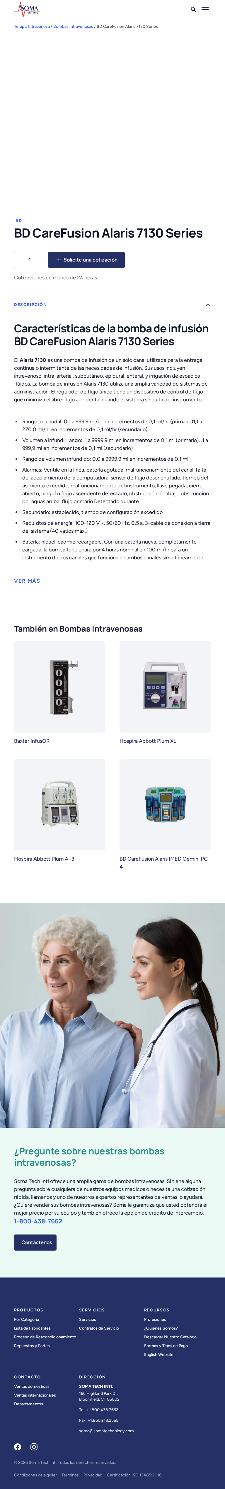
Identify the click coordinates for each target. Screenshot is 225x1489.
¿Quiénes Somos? (161, 1328)
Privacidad (92, 1475)
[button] (27, 581)
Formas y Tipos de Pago (166, 1345)
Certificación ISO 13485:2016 (134, 1475)
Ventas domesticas (32, 1386)
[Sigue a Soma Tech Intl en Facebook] (17, 1446)
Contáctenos (36, 1242)
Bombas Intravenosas (73, 26)
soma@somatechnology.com (106, 1430)
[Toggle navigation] (205, 9)
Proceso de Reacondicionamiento (45, 1337)
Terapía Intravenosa (32, 26)
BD (19, 220)
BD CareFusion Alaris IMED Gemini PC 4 (164, 863)
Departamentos (28, 1404)
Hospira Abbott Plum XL (148, 741)
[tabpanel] (112, 441)
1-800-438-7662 (38, 1221)
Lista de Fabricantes (32, 1328)
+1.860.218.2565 (103, 1420)
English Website (158, 1354)
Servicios (87, 1319)
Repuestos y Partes (32, 1345)
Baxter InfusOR (32, 741)
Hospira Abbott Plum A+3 (44, 859)
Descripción (30, 304)
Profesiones (155, 1319)
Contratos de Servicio (99, 1328)
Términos (70, 1475)
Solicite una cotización (90, 260)
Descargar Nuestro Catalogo (170, 1337)
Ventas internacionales (35, 1395)
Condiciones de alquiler (35, 1475)
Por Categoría (26, 1319)
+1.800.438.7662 (102, 1409)
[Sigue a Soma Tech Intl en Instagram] (34, 1446)
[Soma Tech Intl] (27, 9)
